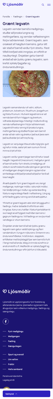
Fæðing (11, 341)
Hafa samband (15, 369)
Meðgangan (14, 336)
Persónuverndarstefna (12, 376)
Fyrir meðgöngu (15, 331)
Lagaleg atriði (8, 380)
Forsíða (6, 16)
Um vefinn (13, 359)
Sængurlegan (14, 346)
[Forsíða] (13, 4)
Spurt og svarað (16, 354)
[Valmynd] (49, 5)
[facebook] (6, 321)
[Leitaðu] (43, 5)
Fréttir (11, 364)
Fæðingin (17, 16)
